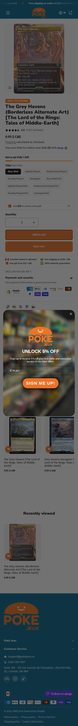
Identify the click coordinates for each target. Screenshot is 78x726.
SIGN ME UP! (40, 383)
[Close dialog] (71, 313)
